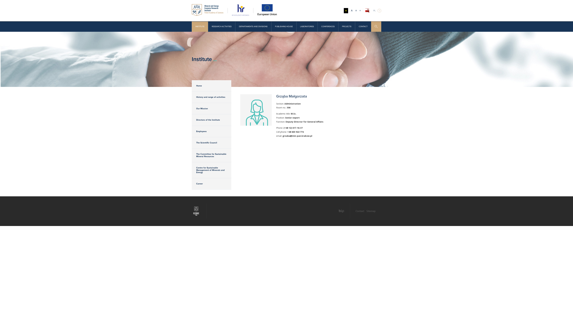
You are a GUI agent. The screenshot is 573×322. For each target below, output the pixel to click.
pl (374, 10)
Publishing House (284, 26)
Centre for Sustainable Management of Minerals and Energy (210, 170)
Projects (346, 26)
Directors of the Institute (208, 120)
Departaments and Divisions (253, 26)
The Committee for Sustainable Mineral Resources (211, 155)
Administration (292, 103)
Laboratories (307, 26)
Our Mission (202, 108)
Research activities (222, 26)
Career (199, 183)
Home (199, 86)
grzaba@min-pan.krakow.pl (297, 135)
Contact (363, 26)
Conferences (328, 26)
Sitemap (371, 211)
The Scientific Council (206, 142)
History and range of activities (210, 97)
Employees (201, 131)
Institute (199, 26)
